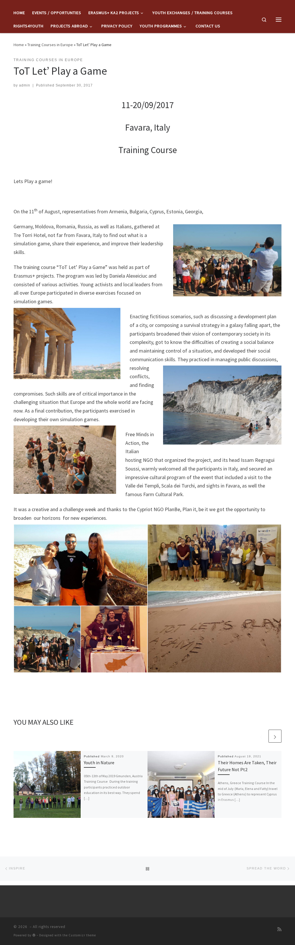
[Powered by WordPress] (34, 935)
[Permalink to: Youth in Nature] (47, 784)
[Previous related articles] (261, 736)
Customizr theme (82, 935)
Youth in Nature (99, 762)
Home (19, 44)
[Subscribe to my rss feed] (279, 929)
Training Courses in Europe (50, 44)
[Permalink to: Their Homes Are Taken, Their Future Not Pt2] (181, 784)
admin (24, 85)
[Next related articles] (274, 736)
